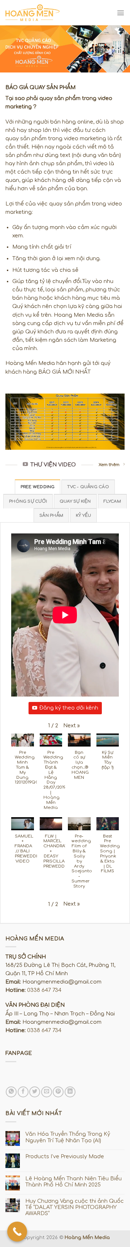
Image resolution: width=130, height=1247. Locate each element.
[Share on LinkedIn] (70, 1091)
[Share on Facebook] (23, 1091)
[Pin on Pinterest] (58, 1091)
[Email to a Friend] (46, 1091)
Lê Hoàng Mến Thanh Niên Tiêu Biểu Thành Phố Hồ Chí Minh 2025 (73, 1182)
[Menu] (121, 12)
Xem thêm (109, 464)
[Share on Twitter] (34, 1091)
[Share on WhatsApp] (11, 1091)
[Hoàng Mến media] (32, 12)
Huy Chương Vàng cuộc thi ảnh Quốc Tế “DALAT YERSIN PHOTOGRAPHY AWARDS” (74, 1207)
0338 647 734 (44, 990)
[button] (71, 726)
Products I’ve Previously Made (64, 1156)
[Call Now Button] (17, 1232)
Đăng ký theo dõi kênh (68, 708)
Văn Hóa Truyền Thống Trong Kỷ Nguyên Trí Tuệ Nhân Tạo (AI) (67, 1137)
